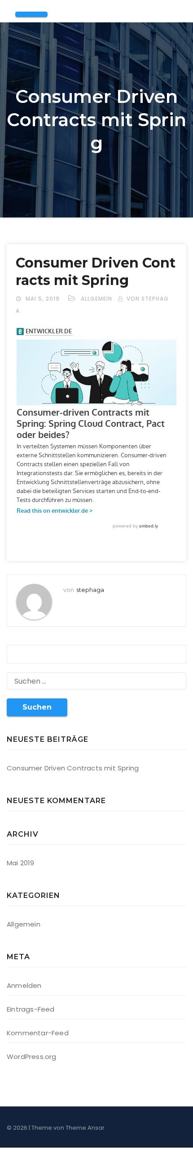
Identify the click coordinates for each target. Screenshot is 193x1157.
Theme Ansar (85, 1127)
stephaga (90, 589)
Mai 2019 (21, 863)
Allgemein (96, 298)
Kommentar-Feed (38, 1033)
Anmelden (24, 985)
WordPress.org (32, 1056)
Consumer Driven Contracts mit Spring (73, 768)
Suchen (37, 707)
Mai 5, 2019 (43, 298)
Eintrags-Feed (31, 1009)
